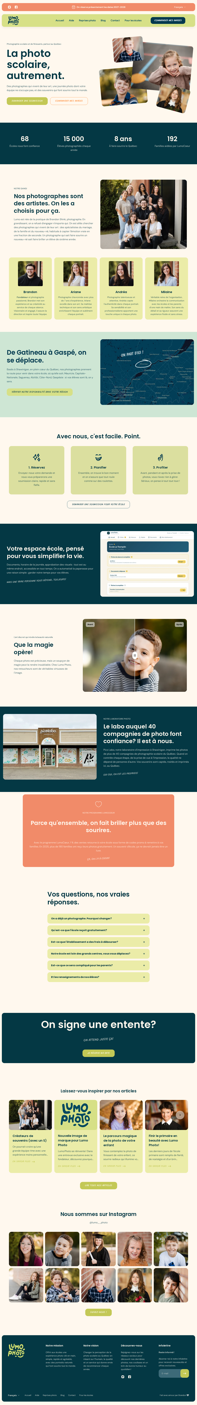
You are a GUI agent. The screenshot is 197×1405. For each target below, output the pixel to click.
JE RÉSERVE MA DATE (98, 1053)
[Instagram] (9, 7)
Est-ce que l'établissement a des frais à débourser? (84, 942)
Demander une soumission (27, 101)
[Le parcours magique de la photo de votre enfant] (121, 1136)
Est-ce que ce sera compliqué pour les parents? (82, 965)
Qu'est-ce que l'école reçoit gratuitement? (79, 930)
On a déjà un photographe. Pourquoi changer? (81, 918)
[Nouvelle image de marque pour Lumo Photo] (75, 1136)
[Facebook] (16, 7)
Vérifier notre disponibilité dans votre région (40, 392)
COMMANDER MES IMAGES (168, 20)
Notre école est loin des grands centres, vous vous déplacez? (90, 953)
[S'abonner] (184, 1373)
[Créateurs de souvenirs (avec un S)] (30, 1136)
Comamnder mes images (69, 101)
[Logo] (13, 20)
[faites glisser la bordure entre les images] (134, 655)
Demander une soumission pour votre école (98, 504)
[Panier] (189, 20)
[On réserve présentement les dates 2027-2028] (98, 7)
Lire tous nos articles (98, 1185)
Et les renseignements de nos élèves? (75, 977)
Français (12, 1395)
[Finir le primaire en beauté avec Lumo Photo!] (166, 1136)
